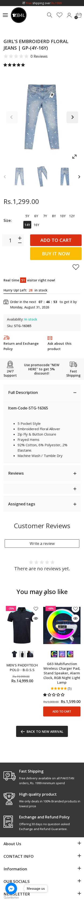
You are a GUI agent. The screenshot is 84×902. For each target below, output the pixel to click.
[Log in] (69, 15)
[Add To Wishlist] (76, 267)
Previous (12, 117)
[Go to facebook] (11, 888)
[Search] (50, 15)
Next (72, 117)
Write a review (42, 543)
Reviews (16, 473)
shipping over (44, 3)
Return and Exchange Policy (21, 346)
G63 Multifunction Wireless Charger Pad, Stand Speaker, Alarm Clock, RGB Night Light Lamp (61, 673)
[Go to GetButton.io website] (11, 897)
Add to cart (56, 240)
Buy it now (56, 253)
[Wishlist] (59, 15)
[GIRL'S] (19, 176)
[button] (15, 64)
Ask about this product (59, 346)
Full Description (23, 392)
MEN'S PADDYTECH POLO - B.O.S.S (22, 667)
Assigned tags (21, 504)
